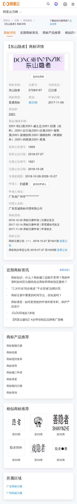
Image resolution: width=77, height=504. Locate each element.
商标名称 (14, 84)
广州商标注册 (14, 493)
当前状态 (54, 84)
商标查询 (12, 392)
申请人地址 (16, 191)
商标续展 (12, 352)
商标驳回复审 (14, 359)
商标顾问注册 (14, 386)
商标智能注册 (14, 345)
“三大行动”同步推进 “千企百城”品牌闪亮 (36, 288)
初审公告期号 (17, 147)
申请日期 (54, 97)
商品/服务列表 (17, 121)
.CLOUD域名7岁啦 (23, 313)
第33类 (33, 102)
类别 (31, 97)
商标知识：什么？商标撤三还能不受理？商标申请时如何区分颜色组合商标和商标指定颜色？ (40, 279)
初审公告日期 (17, 154)
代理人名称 (16, 203)
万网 (16, 20)
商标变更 (12, 379)
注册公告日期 (17, 169)
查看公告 (62, 250)
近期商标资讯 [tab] (29, 32)
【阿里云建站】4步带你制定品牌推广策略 (37, 319)
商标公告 (14, 236)
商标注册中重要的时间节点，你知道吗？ (36, 295)
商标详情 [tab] (10, 32)
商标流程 (14, 215)
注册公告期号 (17, 161)
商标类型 (14, 97)
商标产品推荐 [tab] (52, 32)
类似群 (13, 109)
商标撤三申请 (14, 372)
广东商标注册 (14, 486)
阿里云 (6, 20)
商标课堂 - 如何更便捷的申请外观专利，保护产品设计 (40, 304)
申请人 (13, 183)
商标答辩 (12, 365)
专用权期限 (16, 176)
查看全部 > (65, 269)
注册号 (33, 84)
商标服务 (27, 20)
